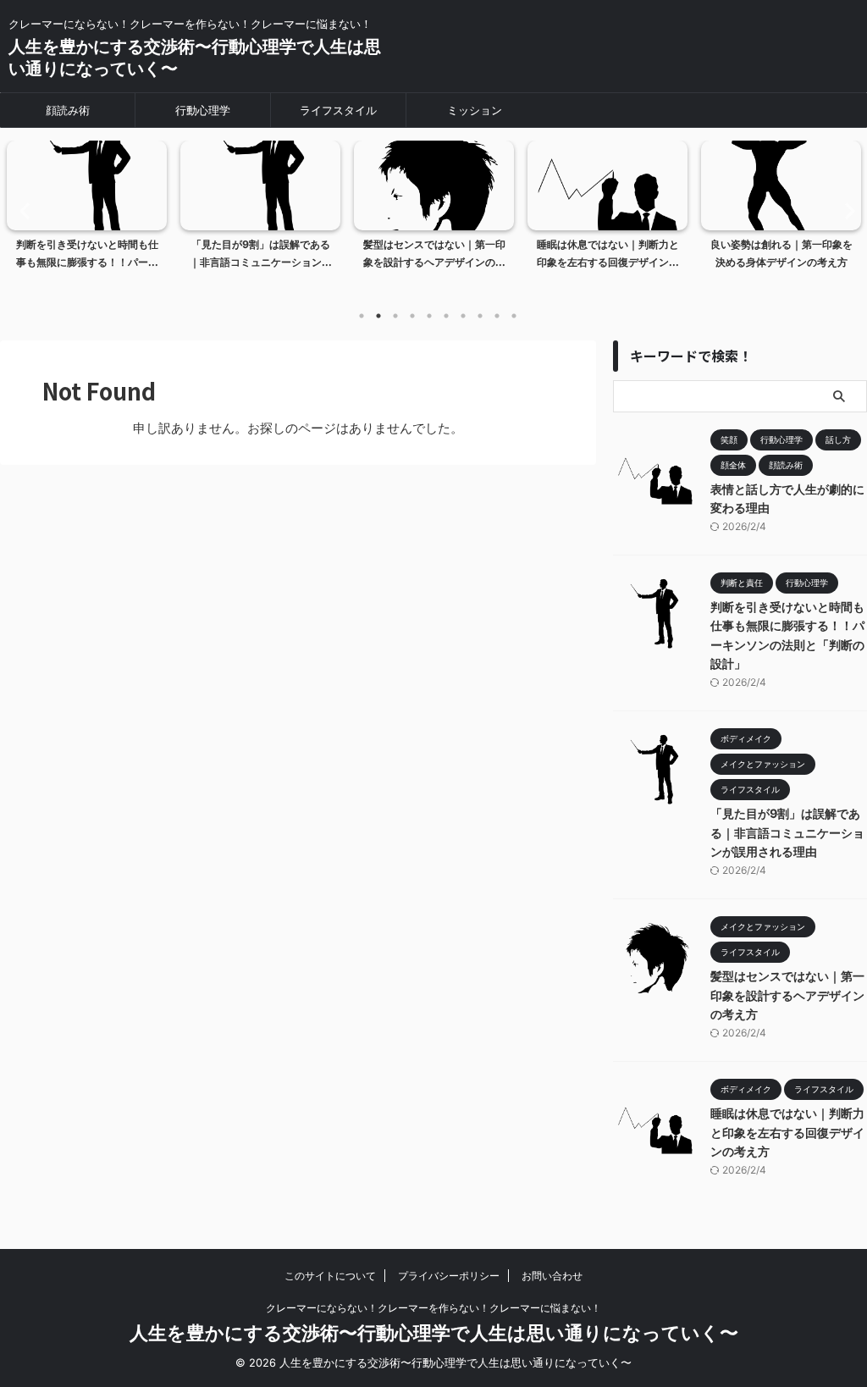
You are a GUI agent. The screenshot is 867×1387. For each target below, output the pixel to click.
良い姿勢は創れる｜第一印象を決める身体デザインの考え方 (781, 253)
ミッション (474, 110)
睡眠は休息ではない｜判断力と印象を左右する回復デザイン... (608, 253)
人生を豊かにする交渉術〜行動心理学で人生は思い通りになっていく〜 (434, 1333)
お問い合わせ (552, 1275)
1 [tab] (361, 315)
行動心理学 (202, 110)
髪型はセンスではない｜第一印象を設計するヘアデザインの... (434, 253)
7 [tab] (463, 315)
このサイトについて (330, 1275)
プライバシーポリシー (449, 1275)
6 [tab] (446, 315)
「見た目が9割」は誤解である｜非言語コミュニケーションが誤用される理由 (787, 832)
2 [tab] (378, 315)
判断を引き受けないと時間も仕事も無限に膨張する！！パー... (87, 253)
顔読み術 (68, 110)
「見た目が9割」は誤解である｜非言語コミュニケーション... (261, 253)
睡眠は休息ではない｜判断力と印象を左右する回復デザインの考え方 (787, 1132)
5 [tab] (429, 315)
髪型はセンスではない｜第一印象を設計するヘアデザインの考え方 (787, 995)
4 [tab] (412, 315)
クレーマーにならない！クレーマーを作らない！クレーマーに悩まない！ (433, 1307)
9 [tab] (497, 315)
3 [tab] (395, 315)
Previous (22, 210)
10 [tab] (513, 315)
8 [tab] (480, 315)
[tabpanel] (87, 219)
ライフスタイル (338, 110)
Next (844, 210)
